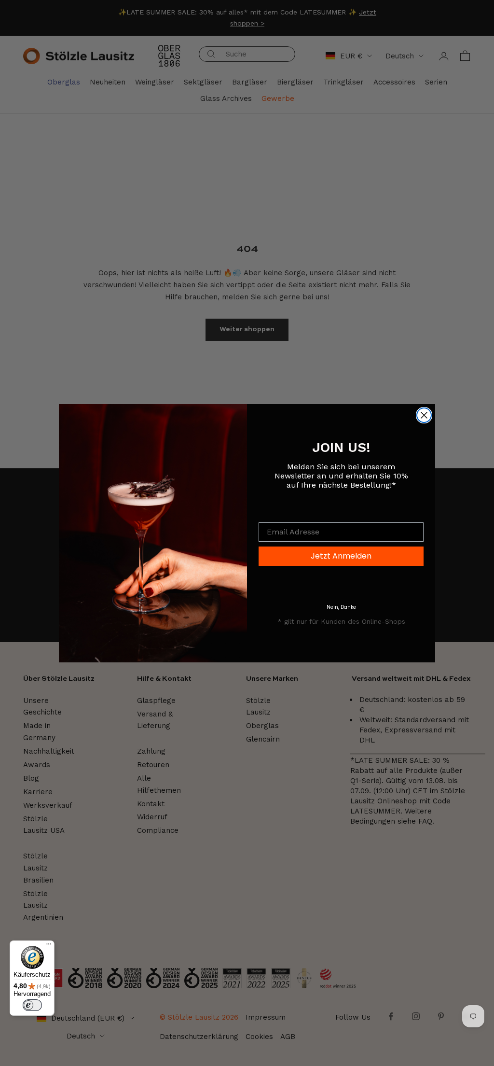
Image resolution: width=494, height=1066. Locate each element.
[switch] (32, 1005)
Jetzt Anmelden (341, 555)
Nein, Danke (341, 607)
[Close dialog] (424, 415)
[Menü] (49, 946)
